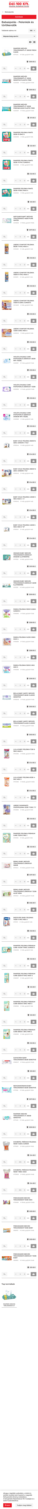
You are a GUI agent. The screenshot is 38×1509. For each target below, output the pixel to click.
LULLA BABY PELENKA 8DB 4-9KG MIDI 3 (24, 778)
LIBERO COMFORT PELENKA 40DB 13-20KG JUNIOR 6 (23, 301)
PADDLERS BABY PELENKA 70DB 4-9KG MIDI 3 (23, 918)
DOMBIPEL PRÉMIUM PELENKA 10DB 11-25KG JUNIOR (24, 1143)
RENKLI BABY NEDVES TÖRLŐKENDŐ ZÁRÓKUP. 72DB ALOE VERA (24, 891)
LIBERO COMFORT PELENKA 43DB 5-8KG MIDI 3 (23, 330)
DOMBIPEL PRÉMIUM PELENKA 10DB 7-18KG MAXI (24, 1171)
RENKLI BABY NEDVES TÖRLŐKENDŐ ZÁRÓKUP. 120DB (22, 863)
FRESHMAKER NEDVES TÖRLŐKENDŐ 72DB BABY (23, 1227)
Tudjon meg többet (24, 1505)
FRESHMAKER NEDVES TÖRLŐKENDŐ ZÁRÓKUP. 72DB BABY (24, 1256)
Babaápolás (9, 12)
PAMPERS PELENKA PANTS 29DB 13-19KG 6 (23, 133)
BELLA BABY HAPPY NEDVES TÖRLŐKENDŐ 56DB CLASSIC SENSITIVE (24, 695)
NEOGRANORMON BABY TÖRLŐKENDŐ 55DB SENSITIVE (24, 1087)
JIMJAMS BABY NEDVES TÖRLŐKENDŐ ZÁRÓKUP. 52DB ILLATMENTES (24, 583)
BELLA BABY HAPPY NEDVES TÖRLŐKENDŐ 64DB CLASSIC (24, 722)
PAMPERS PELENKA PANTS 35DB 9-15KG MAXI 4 (23, 189)
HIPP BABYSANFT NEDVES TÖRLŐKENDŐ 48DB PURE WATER (23, 218)
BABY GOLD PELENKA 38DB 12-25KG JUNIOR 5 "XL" (24, 470)
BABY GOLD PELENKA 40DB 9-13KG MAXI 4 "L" (24, 498)
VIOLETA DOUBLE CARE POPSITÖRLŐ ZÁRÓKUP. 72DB (24, 386)
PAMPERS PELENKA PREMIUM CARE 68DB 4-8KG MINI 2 (24, 1031)
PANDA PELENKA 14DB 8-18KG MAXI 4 (24, 638)
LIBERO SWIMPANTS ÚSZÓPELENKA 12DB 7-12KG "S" (24, 806)
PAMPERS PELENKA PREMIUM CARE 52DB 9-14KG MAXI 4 (24, 974)
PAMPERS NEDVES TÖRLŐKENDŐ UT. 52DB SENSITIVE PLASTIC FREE (22, 78)
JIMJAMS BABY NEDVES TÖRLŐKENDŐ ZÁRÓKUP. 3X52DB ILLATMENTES (22, 555)
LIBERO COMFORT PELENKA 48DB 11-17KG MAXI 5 (23, 273)
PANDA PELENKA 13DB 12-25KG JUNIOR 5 (24, 610)
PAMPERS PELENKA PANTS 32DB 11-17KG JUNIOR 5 (23, 161)
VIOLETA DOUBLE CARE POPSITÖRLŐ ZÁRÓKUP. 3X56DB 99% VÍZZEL (22, 415)
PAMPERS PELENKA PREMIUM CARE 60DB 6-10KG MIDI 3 (24, 1002)
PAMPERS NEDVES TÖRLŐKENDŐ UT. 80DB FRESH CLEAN (24, 50)
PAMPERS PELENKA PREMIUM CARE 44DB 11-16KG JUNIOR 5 (24, 946)
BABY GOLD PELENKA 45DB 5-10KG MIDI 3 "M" (24, 526)
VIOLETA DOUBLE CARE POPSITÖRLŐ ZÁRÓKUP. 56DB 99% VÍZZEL (24, 358)
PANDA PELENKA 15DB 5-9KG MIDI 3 (24, 666)
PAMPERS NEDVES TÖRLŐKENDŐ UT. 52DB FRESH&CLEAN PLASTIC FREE (24, 106)
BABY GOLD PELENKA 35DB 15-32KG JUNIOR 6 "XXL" (24, 442)
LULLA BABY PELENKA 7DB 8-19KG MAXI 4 (24, 750)
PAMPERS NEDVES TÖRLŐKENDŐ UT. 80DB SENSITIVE (22, 1116)
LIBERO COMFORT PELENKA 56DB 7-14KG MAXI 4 (23, 245)
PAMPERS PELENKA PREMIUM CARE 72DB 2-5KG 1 (24, 834)
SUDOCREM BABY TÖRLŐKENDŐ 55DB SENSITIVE (24, 1059)
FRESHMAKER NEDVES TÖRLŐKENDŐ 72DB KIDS (22, 1199)
